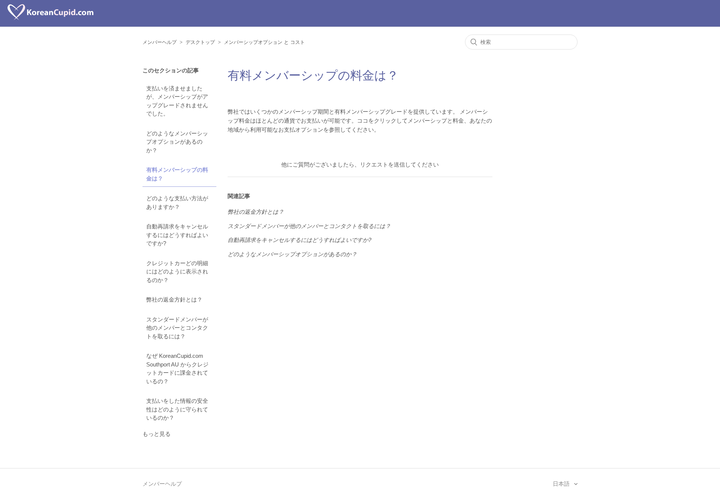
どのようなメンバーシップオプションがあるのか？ (177, 141)
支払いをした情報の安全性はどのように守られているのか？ (177, 409)
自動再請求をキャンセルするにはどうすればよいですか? (177, 234)
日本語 (562, 483)
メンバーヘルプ (159, 42)
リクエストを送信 (382, 164)
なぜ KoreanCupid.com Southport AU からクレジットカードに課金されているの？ (177, 368)
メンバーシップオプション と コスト (264, 42)
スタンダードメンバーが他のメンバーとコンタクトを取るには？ (177, 327)
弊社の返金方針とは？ (174, 299)
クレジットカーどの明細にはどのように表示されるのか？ (177, 271)
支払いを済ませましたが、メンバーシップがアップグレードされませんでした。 (177, 101)
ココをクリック (376, 120)
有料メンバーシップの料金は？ (177, 174)
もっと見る (156, 434)
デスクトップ (200, 42)
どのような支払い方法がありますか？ (177, 202)
